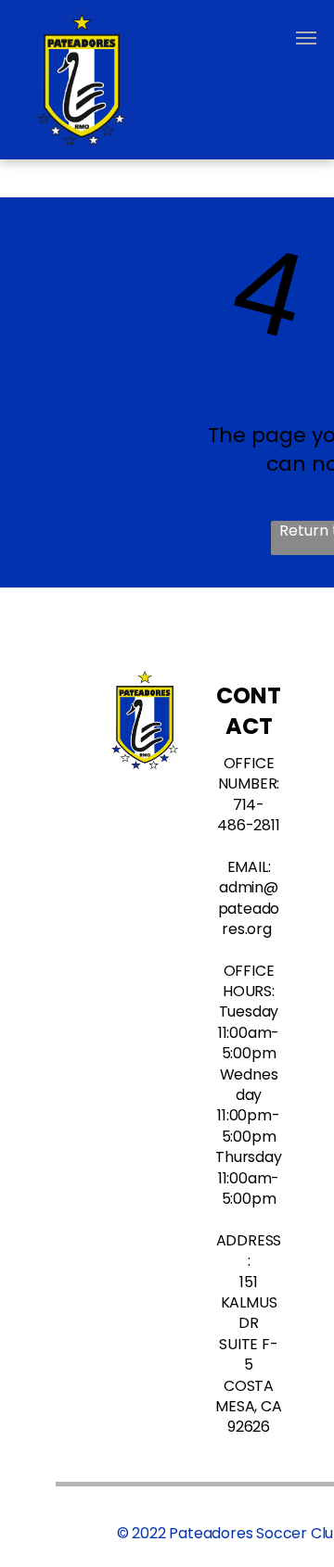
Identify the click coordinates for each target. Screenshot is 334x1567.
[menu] (306, 38)
